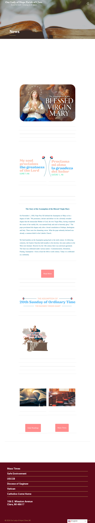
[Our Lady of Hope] (24, 6)
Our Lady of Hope (17, 520)
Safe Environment (16, 473)
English (74, 521)
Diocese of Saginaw (17, 483)
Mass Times (13, 468)
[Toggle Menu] (87, 3)
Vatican (11, 488)
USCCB (11, 478)
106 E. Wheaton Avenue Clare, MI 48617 (20, 503)
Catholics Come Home (19, 494)
